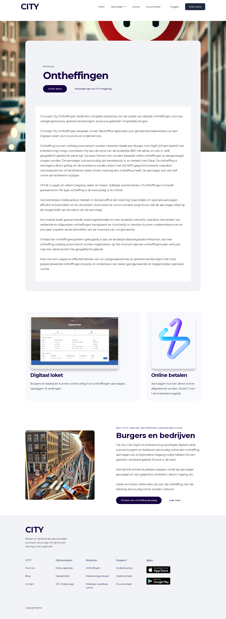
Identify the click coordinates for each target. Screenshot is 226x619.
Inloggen (174, 6)
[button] (118, 7)
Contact (136, 6)
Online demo (195, 6)
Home (101, 6)
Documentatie (153, 6)
